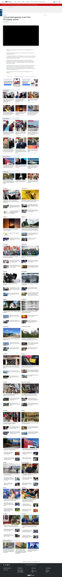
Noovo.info (47, 569)
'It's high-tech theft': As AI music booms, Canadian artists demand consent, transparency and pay (33, 266)
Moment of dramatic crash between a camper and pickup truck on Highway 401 (33, 133)
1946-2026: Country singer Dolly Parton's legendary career (20, 181)
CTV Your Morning (34, 1)
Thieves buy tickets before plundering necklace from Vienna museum (30, 423)
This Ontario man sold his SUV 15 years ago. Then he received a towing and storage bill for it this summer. (8, 551)
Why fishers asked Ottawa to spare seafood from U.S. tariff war (14, 294)
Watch (23, 1)
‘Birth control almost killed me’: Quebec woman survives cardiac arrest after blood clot (15, 261)
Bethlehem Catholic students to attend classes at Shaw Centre (11, 339)
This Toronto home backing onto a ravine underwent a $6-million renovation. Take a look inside (8, 182)
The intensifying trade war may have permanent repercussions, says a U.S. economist (20, 100)
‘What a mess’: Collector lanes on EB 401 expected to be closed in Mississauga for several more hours (15, 206)
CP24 (32, 569)
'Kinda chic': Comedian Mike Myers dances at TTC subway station (20, 133)
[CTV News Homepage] (8, 1)
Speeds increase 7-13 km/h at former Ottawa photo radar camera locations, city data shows (30, 230)
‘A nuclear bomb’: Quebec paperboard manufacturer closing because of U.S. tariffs (30, 339)
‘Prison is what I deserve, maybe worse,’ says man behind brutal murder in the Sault (33, 343)
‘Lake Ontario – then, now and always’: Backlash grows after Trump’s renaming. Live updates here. (8, 100)
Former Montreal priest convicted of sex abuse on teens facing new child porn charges (15, 266)
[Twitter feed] (3, 564)
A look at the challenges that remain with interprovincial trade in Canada (11, 449)
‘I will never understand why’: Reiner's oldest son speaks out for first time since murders (8, 150)
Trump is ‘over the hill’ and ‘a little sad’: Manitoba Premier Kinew (33, 150)
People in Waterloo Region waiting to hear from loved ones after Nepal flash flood (33, 321)
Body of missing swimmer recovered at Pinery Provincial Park (14, 377)
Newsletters (35, 561)
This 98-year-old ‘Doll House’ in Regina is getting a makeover (11, 312)
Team (39, 561)
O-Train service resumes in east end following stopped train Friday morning (33, 234)
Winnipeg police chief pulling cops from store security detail (30, 284)
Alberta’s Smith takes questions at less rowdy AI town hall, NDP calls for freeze (15, 239)
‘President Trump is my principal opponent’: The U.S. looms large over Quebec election (15, 432)
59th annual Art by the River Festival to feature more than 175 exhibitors (15, 404)
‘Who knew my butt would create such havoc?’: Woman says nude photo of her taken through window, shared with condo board (33, 294)
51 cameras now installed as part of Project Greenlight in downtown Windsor (11, 395)
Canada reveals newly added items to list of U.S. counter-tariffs (33, 100)
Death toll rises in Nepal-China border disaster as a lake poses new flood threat (11, 526)
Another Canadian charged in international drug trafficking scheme (29, 312)
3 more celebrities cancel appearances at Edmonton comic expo (33, 550)
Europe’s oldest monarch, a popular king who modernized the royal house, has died (8, 113)
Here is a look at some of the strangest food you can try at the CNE (33, 181)
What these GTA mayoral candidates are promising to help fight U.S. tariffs (10, 423)
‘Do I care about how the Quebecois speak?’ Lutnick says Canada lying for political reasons (20, 151)
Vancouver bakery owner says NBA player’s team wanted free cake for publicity (33, 113)
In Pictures (27, 1)
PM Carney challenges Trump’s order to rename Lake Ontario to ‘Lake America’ (33, 404)
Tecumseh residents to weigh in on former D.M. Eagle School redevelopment (15, 399)
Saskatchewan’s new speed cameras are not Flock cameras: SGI (15, 316)
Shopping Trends (42, 1)
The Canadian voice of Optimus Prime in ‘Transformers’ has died (29, 474)
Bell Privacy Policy (20, 569)
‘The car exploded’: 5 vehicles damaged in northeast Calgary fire (20, 113)
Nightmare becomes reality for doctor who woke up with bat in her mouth (21, 166)
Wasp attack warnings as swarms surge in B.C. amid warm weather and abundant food (30, 201)
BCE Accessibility (5, 569)
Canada (18, 1)
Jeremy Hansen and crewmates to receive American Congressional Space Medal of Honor (30, 526)
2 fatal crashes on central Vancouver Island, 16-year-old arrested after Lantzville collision (33, 399)
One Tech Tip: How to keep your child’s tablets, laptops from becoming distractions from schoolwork (29, 500)
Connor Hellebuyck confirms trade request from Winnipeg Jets (32, 288)
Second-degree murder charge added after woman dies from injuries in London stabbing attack (11, 367)
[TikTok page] (5, 564)
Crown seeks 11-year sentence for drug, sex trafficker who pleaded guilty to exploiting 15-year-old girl (33, 371)
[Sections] (3, 2)
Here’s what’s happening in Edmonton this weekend (29, 257)
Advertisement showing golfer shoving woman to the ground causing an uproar (8, 133)
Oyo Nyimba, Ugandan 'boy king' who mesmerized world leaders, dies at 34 (33, 427)
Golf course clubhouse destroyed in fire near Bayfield (33, 316)
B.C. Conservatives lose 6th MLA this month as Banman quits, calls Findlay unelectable (15, 427)
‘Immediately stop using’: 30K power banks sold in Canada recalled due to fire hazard (8, 166)
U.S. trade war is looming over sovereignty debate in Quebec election (10, 257)
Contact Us (29, 561)
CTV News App (24, 561)
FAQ (32, 561)
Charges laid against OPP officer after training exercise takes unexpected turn (30, 366)
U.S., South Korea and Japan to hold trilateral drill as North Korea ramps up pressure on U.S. (33, 432)
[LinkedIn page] (9, 564)
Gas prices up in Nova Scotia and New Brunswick (10, 284)
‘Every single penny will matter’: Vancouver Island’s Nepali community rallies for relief (29, 395)
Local (15, 1)
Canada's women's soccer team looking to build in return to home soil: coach (11, 500)
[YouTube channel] (7, 564)
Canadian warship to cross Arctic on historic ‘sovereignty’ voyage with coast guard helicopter (33, 167)
